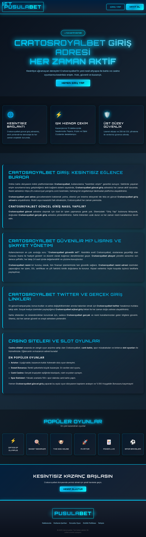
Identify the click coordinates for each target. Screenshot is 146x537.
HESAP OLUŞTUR (73, 489)
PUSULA (23, 7)
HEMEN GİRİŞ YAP (73, 83)
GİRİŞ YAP (115, 7)
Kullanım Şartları (60, 523)
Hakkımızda (46, 523)
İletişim (101, 523)
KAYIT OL (135, 7)
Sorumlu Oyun (75, 523)
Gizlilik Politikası (89, 523)
